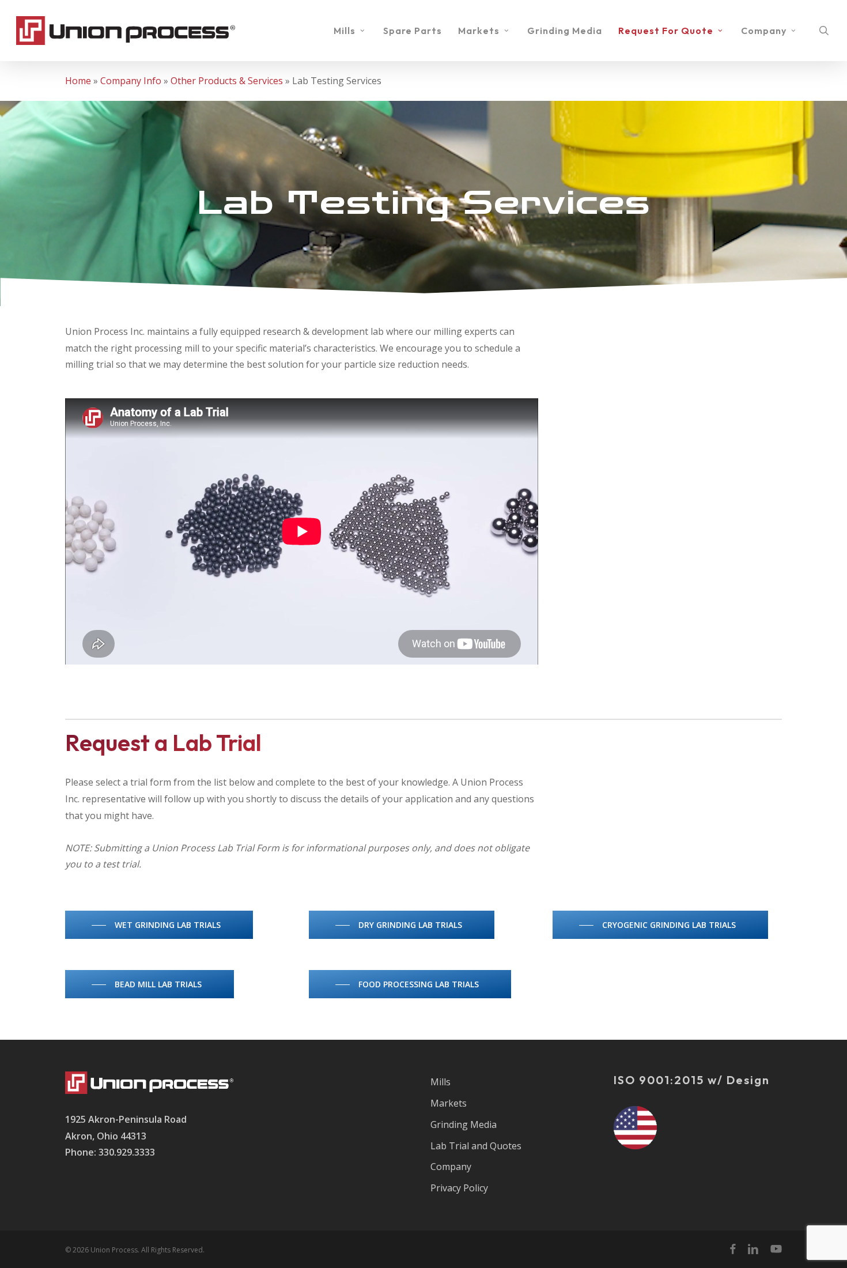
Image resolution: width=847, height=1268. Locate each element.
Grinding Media (463, 1124)
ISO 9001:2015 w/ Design (692, 1080)
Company (450, 1166)
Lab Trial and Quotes (475, 1145)
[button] (159, 925)
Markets (448, 1103)
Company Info (130, 80)
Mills (440, 1081)
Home (78, 80)
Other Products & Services (227, 80)
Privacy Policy (459, 1188)
